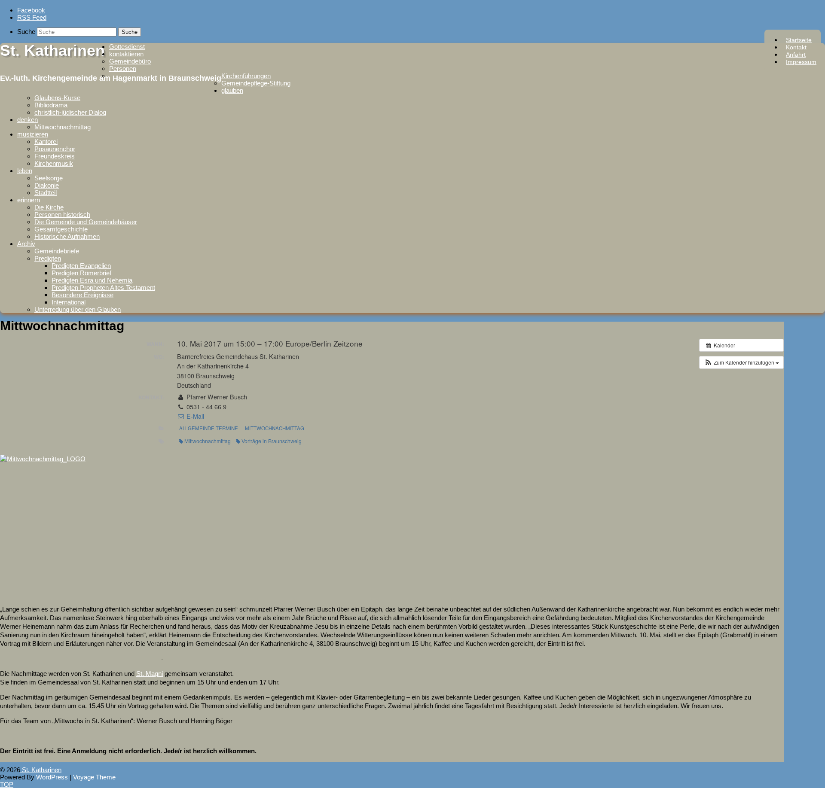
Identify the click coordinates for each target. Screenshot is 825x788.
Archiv (26, 243)
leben (24, 170)
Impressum (801, 61)
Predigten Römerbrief (81, 273)
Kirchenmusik (53, 163)
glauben (232, 90)
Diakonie (46, 185)
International (69, 302)
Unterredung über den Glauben (77, 309)
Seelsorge (48, 178)
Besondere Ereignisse (82, 294)
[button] (741, 362)
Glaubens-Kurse (57, 97)
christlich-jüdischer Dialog (70, 112)
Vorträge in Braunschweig (271, 440)
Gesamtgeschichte (61, 229)
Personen (122, 68)
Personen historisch (62, 214)
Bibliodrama (50, 105)
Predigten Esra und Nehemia (92, 280)
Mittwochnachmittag (62, 127)
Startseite (799, 40)
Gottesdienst (127, 46)
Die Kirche (49, 207)
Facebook (31, 10)
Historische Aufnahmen (67, 236)
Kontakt (796, 47)
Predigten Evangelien (81, 265)
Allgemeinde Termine (208, 428)
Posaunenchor (54, 148)
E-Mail (194, 416)
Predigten (47, 258)
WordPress (52, 777)
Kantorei (46, 141)
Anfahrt (796, 54)
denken (27, 119)
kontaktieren (126, 54)
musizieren (32, 134)
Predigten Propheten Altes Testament (103, 287)
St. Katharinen (52, 50)
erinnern (28, 200)
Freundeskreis (54, 156)
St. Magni (149, 673)
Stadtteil (45, 192)
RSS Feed (31, 17)
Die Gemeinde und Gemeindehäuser (85, 221)
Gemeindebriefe (56, 251)
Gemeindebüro (130, 61)
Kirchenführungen (246, 75)
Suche (26, 31)
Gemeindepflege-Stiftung (255, 83)
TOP (6, 784)
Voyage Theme (94, 777)
